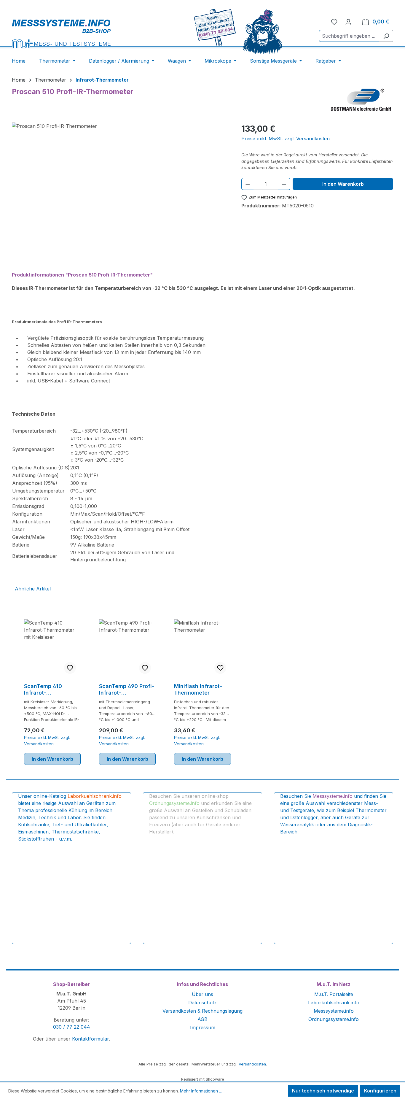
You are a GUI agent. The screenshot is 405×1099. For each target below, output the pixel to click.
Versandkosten (252, 1064)
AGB (202, 1019)
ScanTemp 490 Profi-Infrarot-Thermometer (126, 689)
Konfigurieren (380, 1091)
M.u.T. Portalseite (333, 994)
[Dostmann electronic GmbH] (362, 99)
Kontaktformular (90, 1039)
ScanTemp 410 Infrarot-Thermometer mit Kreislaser (46, 689)
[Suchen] (386, 36)
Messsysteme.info (334, 1011)
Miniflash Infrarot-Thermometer (198, 689)
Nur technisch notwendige (323, 1091)
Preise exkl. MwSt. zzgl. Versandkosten (285, 139)
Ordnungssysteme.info (333, 1019)
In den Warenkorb (343, 184)
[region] (120, 186)
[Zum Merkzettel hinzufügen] (70, 668)
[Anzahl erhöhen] (284, 184)
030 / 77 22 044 (71, 1027)
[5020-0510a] (120, 186)
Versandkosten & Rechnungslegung (202, 1011)
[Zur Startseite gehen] (80, 34)
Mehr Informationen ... (201, 1090)
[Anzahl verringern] (247, 184)
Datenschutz (202, 1003)
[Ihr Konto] (348, 22)
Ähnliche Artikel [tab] (33, 589)
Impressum (202, 1027)
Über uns (202, 994)
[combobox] (349, 36)
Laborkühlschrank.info (333, 1003)
